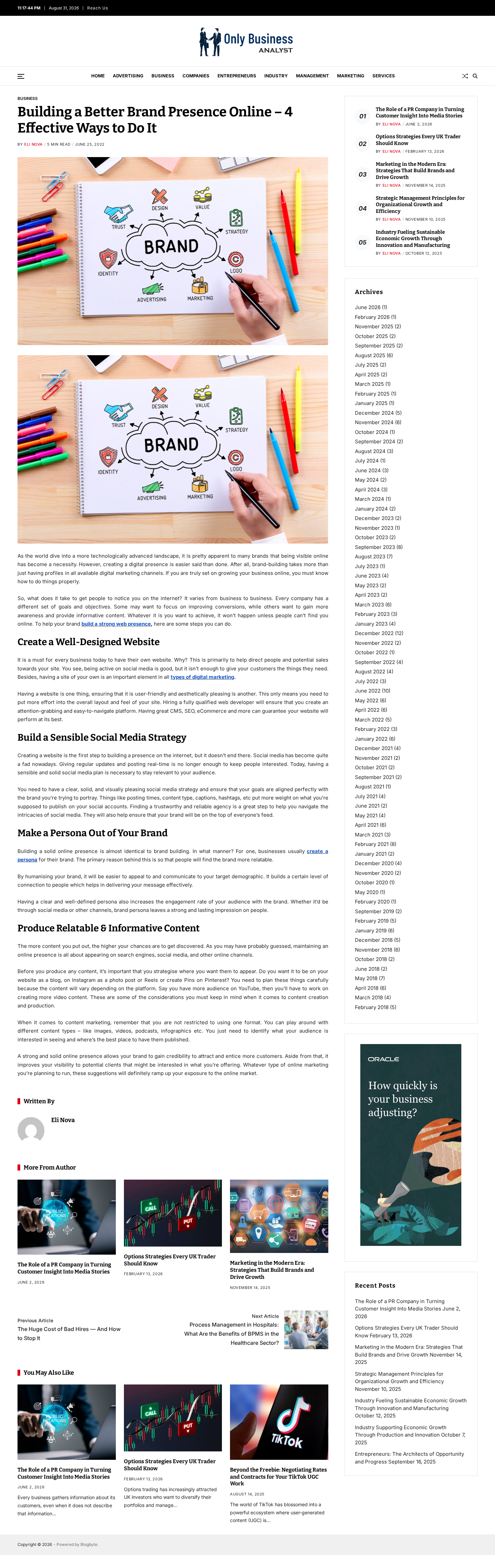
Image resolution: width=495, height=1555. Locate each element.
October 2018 (371, 959)
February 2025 (372, 394)
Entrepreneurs (237, 75)
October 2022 (371, 652)
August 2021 (369, 786)
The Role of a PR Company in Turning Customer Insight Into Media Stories (64, 1268)
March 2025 (369, 384)
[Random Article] (465, 76)
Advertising (128, 75)
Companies (196, 75)
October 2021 (371, 767)
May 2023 (366, 585)
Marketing (350, 75)
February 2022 (372, 729)
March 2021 (369, 834)
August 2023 (370, 556)
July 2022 (366, 681)
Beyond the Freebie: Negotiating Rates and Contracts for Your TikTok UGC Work (278, 1477)
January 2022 (371, 739)
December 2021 (374, 748)
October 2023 (371, 537)
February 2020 (372, 901)
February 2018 (372, 1007)
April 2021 (366, 825)
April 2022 (367, 710)
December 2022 (374, 633)
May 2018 (366, 978)
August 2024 (370, 451)
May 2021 (366, 815)
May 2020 (366, 892)
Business (163, 75)
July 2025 (366, 365)
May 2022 (366, 700)
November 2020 (374, 873)
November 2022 (374, 643)
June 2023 (368, 575)
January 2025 (371, 403)
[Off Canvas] (21, 76)
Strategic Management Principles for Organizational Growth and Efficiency (420, 204)
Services (383, 75)
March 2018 (369, 997)
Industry (276, 75)
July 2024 (367, 460)
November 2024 (374, 422)
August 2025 (370, 355)
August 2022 (370, 671)
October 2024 (371, 432)
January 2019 (371, 930)
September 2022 (375, 662)
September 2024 (375, 441)
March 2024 (369, 499)
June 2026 (368, 307)
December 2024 (374, 413)
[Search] (475, 76)
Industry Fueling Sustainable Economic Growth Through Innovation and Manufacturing (413, 238)
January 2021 (371, 854)
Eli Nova (33, 144)
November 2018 (373, 950)
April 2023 (367, 595)
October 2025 (371, 336)
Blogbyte (88, 1544)
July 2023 (366, 566)
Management (312, 75)
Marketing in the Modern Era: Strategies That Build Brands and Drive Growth (272, 1270)
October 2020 (371, 882)
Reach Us (97, 7)
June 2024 (368, 470)
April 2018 (366, 988)
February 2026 (372, 317)
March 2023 (369, 604)
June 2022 (368, 691)
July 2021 (366, 796)
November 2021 (373, 758)
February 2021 (372, 844)
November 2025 (374, 326)
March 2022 (369, 719)
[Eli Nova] (31, 1130)
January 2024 (371, 509)
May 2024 (367, 480)
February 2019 (372, 921)
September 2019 (374, 911)
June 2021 (367, 806)
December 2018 (374, 940)
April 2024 (367, 489)
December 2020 (374, 863)
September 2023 (375, 547)
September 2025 (375, 345)
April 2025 (367, 374)
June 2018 (367, 969)
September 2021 (374, 777)
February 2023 (372, 614)
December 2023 (374, 518)
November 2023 (374, 528)
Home (98, 75)
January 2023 (371, 624)
